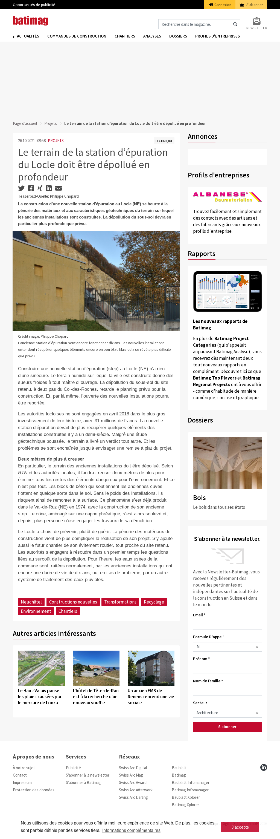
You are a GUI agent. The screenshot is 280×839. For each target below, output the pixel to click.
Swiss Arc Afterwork (136, 789)
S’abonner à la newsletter (87, 775)
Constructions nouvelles (73, 602)
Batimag (179, 775)
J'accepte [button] (240, 827)
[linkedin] (263, 767)
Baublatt (179, 767)
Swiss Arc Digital (133, 767)
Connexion (222, 4)
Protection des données (33, 789)
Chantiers (125, 36)
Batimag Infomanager (190, 789)
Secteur (200, 702)
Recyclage (154, 602)
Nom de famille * (208, 680)
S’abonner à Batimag (83, 782)
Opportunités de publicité (34, 4)
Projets (50, 123)
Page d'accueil (25, 123)
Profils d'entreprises (217, 36)
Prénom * (201, 658)
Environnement (36, 611)
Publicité (73, 767)
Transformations (120, 602)
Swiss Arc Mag (131, 775)
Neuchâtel (31, 602)
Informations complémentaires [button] (131, 830)
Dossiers (178, 36)
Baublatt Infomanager (190, 782)
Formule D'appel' (208, 636)
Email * (199, 614)
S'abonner (254, 4)
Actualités (28, 36)
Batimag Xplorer (185, 804)
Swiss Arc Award (133, 782)
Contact (20, 775)
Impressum (22, 782)
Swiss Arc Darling (133, 797)
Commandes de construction (76, 36)
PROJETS (56, 140)
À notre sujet (24, 767)
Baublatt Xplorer (186, 797)
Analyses (152, 36)
